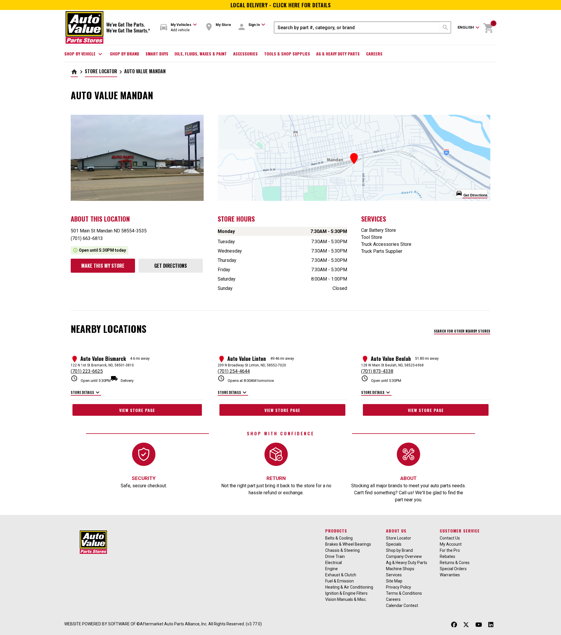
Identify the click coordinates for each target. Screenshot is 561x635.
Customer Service (460, 531)
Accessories (245, 54)
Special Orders (453, 568)
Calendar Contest (402, 605)
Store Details (86, 393)
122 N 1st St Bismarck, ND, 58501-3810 (102, 365)
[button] (178, 27)
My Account (451, 544)
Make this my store (102, 265)
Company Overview (404, 556)
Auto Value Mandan (145, 71)
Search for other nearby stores (462, 330)
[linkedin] (491, 624)
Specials (393, 544)
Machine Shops (400, 568)
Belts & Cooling (339, 538)
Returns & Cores (455, 562)
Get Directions (170, 265)
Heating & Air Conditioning (349, 587)
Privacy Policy (398, 587)
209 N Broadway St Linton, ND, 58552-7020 (252, 365)
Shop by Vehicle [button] (84, 54)
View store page (137, 410)
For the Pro (450, 550)
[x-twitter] (466, 624)
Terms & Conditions (404, 593)
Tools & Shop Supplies (287, 54)
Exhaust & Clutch (340, 575)
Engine (331, 568)
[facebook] (454, 624)
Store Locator (101, 71)
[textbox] (357, 27)
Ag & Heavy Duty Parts (338, 54)
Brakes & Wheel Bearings (348, 544)
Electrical (333, 562)
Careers (374, 54)
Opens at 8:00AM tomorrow (246, 379)
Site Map (394, 581)
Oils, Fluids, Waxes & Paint (200, 54)
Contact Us (450, 538)
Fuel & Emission (339, 581)
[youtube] (478, 624)
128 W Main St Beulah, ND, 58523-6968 (392, 365)
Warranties (450, 575)
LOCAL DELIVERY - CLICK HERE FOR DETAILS (281, 5)
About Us (396, 531)
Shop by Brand (124, 54)
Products (336, 531)
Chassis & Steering (342, 550)
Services (394, 575)
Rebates (447, 556)
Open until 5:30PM (91, 379)
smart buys (157, 54)
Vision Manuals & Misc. (346, 599)
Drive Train (335, 556)
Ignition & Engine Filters (346, 593)
